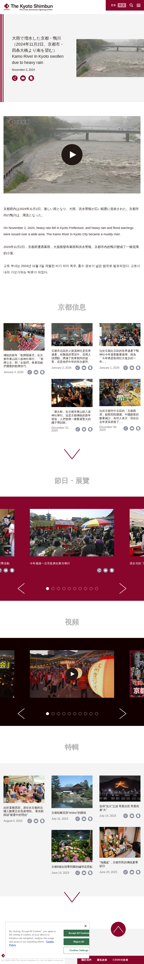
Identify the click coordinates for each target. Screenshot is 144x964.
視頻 (72, 621)
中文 (122, 5)
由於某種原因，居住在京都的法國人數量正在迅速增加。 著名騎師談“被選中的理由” (24, 811)
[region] (47, 940)
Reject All (79, 941)
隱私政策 (102, 960)
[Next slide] (122, 588)
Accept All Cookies (78, 933)
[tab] (47, 588)
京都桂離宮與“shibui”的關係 (68, 812)
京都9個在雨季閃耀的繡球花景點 (71, 866)
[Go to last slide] (21, 588)
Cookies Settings (79, 950)
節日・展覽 (72, 480)
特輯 (72, 747)
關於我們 (86, 960)
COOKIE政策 (120, 960)
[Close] (85, 926)
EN (113, 5)
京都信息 (72, 307)
